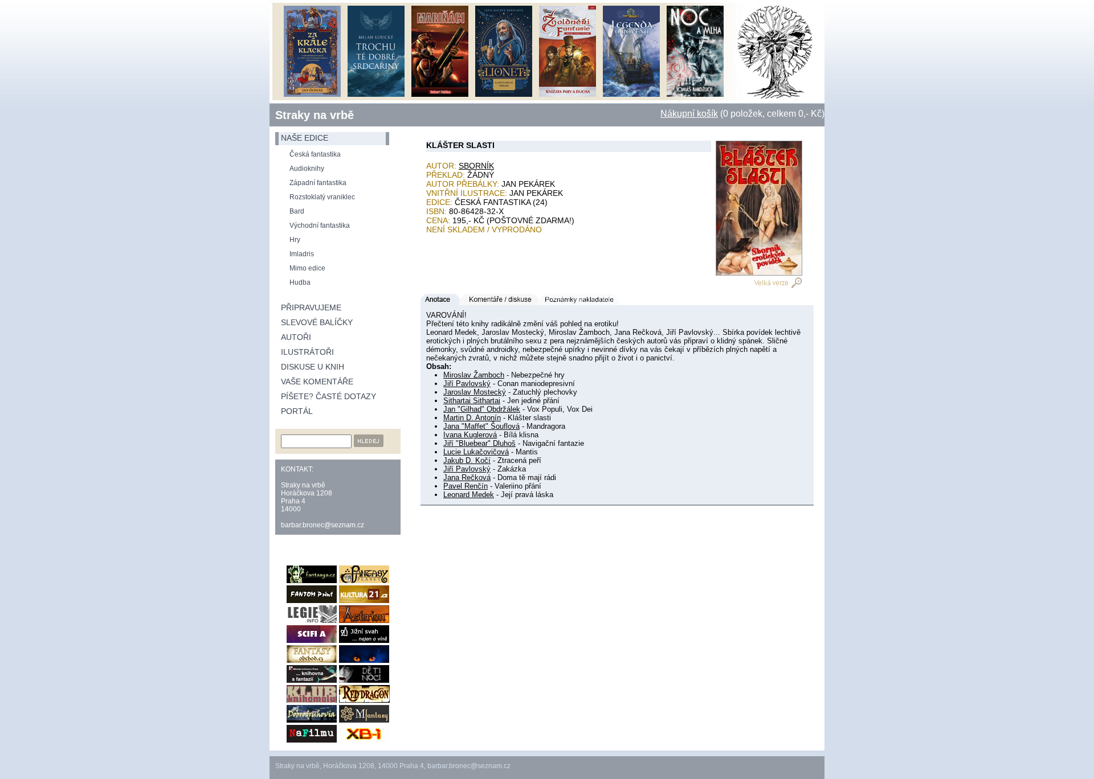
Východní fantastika (319, 225)
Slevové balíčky (317, 322)
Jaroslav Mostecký (474, 392)
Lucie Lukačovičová (476, 452)
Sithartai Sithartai (471, 400)
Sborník (476, 165)
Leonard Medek (468, 494)
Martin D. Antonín (472, 417)
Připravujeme (311, 307)
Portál (297, 411)
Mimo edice (307, 268)
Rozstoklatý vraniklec (322, 197)
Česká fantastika (315, 154)
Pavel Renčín (465, 486)
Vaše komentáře (317, 381)
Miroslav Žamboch (473, 375)
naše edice (304, 137)
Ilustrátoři (307, 351)
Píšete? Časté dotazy (328, 396)
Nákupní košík (689, 113)
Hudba (300, 282)
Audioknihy (306, 169)
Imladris (301, 254)
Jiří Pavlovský (467, 383)
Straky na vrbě (314, 115)
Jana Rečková (467, 477)
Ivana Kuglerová (470, 434)
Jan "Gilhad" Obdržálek (481, 409)
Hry (294, 240)
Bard (296, 211)
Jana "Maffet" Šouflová (481, 426)
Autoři (296, 337)
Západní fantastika (317, 183)
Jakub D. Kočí (467, 460)
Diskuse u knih (312, 366)
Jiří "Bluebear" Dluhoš (479, 443)
